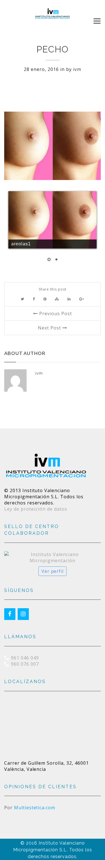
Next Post (50, 328)
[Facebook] (9, 614)
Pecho (52, 49)
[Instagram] (23, 614)
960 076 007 (25, 664)
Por (29, 807)
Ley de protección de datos (35, 509)
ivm (77, 69)
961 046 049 (25, 658)
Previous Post (55, 313)
